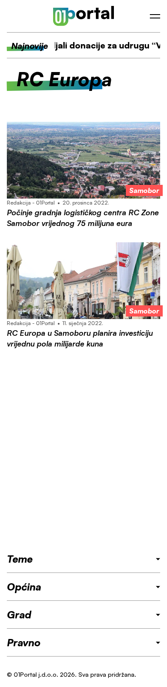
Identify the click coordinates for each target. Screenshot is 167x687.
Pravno (24, 642)
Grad (19, 614)
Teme (20, 558)
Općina (24, 586)
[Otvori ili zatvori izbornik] (155, 16)
